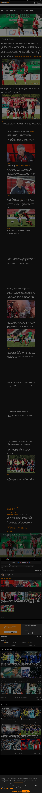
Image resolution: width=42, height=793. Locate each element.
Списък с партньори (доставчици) (7, 788)
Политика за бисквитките (18, 782)
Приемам (26, 791)
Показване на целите (16, 791)
